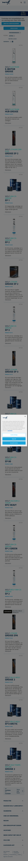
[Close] (25, 416)
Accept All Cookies (14, 443)
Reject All (14, 439)
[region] (14, 430)
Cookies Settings (13, 434)
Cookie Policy (9, 430)
